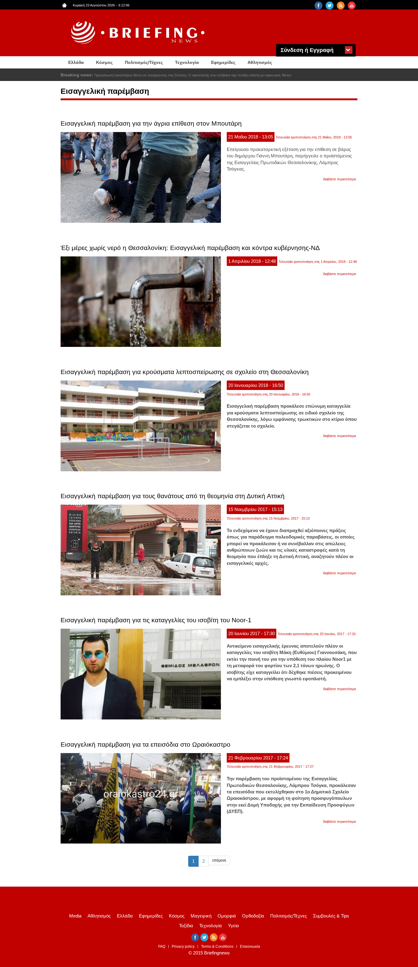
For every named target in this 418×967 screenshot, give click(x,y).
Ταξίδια (186, 925)
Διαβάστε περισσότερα (339, 179)
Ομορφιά (227, 915)
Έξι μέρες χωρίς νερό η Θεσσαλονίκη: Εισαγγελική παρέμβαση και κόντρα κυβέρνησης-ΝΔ (190, 247)
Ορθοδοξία (253, 915)
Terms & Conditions (217, 946)
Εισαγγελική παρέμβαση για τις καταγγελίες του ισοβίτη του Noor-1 (156, 619)
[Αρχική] (138, 32)
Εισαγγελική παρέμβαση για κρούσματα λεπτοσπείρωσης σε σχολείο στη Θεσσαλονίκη (185, 371)
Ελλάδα (76, 62)
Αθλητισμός (260, 62)
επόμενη (219, 860)
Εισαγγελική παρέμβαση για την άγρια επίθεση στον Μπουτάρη (151, 123)
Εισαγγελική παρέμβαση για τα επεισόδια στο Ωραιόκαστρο (145, 744)
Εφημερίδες (223, 62)
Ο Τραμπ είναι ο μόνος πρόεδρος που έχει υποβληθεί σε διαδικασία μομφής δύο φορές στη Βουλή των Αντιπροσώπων (182, 75)
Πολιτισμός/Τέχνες (144, 62)
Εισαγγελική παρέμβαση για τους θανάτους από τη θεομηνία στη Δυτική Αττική (173, 495)
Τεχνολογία (187, 62)
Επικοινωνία (250, 946)
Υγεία (233, 925)
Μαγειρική (201, 915)
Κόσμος (104, 62)
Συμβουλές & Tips (331, 915)
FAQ (161, 946)
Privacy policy (183, 946)
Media (75, 915)
